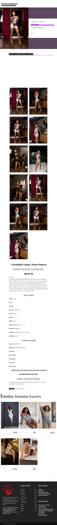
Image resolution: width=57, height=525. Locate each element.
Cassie (14, 469)
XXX (23, 388)
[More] (45, 30)
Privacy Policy (41, 506)
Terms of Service (42, 508)
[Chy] (28, 415)
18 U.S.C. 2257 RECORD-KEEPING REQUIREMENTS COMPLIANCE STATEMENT (46, 511)
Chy (34, 432)
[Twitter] (35, 30)
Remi (15, 432)
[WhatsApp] (42, 30)
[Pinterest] (39, 30)
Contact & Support (43, 495)
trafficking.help (7, 510)
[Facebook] (32, 30)
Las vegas (41, 21)
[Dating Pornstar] (9, 4)
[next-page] (55, 474)
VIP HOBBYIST (35, 382)
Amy (34, 469)
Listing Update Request (44, 494)
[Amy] (28, 451)
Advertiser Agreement (44, 505)
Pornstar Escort (18, 388)
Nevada (34, 21)
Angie (52, 432)
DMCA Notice (41, 513)
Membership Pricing (43, 492)
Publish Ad (41, 491)
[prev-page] (52, 474)
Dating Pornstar (38, 27)
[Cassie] (10, 451)
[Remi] (10, 415)
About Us (40, 489)
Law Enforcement (42, 515)
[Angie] (47, 415)
